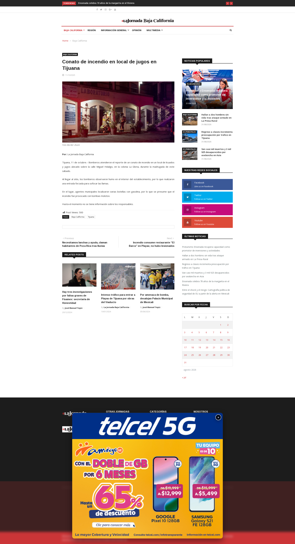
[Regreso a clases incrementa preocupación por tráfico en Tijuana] (190, 137)
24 (185, 354)
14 (214, 339)
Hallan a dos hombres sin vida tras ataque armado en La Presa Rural (216, 117)
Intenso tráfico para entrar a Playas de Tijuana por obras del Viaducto (118, 299)
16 (228, 339)
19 (200, 347)
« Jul (184, 377)
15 (221, 339)
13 (207, 339)
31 (185, 362)
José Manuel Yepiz (74, 308)
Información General (114, 30)
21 (214, 347)
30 (228, 354)
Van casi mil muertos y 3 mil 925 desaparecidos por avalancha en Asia (216, 152)
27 (207, 354)
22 (221, 347)
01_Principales (189, 132)
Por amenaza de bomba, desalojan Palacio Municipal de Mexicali (156, 299)
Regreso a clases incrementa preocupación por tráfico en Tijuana (217, 135)
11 (192, 339)
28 (214, 354)
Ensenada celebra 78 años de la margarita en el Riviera (83, 3)
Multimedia (153, 30)
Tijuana (91, 217)
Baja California (73, 30)
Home (65, 40)
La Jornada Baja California (116, 307)
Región (92, 30)
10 (185, 339)
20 (207, 347)
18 (192, 347)
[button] (227, 3)
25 (192, 354)
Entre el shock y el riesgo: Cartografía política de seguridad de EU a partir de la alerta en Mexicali (206, 291)
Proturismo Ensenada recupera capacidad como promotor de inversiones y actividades (207, 94)
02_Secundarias (194, 84)
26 (200, 354)
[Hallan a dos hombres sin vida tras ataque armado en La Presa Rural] (190, 120)
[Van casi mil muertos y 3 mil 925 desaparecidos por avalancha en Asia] (190, 154)
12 (200, 339)
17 (185, 347)
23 (228, 347)
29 (221, 354)
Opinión (136, 30)
